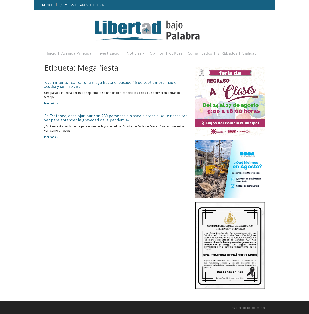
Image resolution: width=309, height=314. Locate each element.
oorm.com (258, 308)
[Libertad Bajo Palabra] (154, 30)
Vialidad (249, 53)
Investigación (109, 53)
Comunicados (200, 53)
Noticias (135, 53)
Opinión (157, 53)
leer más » (51, 103)
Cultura (176, 53)
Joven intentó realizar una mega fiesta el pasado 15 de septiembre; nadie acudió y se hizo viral (110, 84)
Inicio (51, 53)
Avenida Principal (76, 53)
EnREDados (227, 53)
